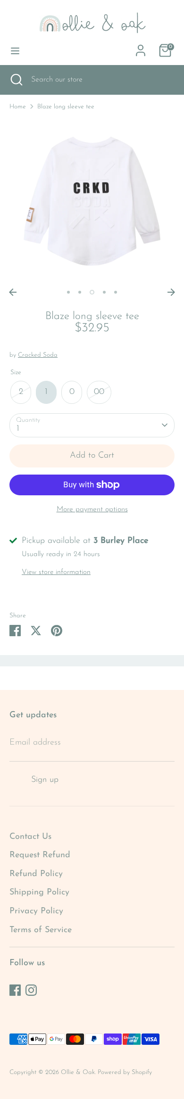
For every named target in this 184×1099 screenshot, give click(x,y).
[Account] (140, 47)
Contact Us (30, 837)
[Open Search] (15, 80)
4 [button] (104, 292)
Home (17, 107)
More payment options (92, 509)
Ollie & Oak (78, 1072)
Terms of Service (40, 930)
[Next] (171, 292)
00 (99, 392)
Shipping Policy (39, 892)
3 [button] (92, 292)
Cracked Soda (38, 355)
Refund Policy (36, 874)
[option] (92, 201)
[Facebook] (15, 990)
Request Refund (39, 855)
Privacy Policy (36, 911)
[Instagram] (31, 990)
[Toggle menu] (15, 50)
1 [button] (68, 292)
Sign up (45, 780)
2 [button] (79, 292)
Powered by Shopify (125, 1072)
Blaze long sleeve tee (65, 107)
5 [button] (115, 292)
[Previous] (12, 292)
